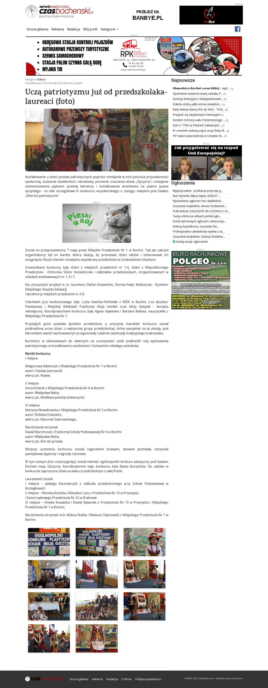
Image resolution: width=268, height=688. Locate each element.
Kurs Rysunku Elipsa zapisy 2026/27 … (197, 196)
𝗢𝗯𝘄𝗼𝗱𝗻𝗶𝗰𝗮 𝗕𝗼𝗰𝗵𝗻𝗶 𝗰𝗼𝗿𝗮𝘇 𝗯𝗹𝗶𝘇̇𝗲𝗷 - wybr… (202, 88)
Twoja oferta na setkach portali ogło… (197, 216)
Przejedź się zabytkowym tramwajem (197, 115)
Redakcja (73, 29)
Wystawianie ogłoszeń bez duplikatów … (198, 201)
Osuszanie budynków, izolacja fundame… (199, 236)
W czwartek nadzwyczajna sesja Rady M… (200, 130)
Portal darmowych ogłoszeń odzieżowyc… (200, 221)
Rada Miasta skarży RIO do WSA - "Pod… (199, 109)
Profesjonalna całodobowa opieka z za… (198, 231)
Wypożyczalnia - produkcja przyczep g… (198, 191)
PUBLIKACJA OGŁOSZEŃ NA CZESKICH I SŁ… (201, 211)
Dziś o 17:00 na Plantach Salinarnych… (197, 125)
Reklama (57, 29)
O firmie (126, 679)
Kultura (41, 79)
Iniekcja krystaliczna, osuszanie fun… (196, 226)
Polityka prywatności (148, 679)
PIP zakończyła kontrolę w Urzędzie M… (198, 136)
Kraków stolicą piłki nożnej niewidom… (197, 104)
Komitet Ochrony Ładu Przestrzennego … (199, 120)
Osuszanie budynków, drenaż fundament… (200, 206)
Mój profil (90, 29)
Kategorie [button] (108, 29)
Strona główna (38, 29)
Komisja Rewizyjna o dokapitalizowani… (198, 99)
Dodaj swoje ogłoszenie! (191, 241)
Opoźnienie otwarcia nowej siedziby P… (198, 93)
